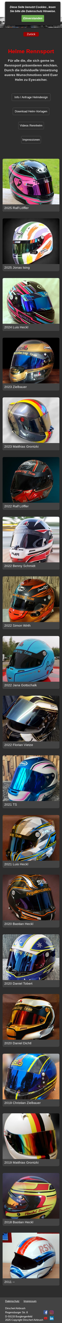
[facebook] (45, 1312)
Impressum (30, 1301)
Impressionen (31, 139)
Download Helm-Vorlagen (31, 111)
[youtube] (45, 1318)
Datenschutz (12, 1301)
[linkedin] (51, 1318)
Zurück (31, 34)
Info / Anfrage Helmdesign (31, 97)
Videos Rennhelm (31, 125)
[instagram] (51, 1312)
